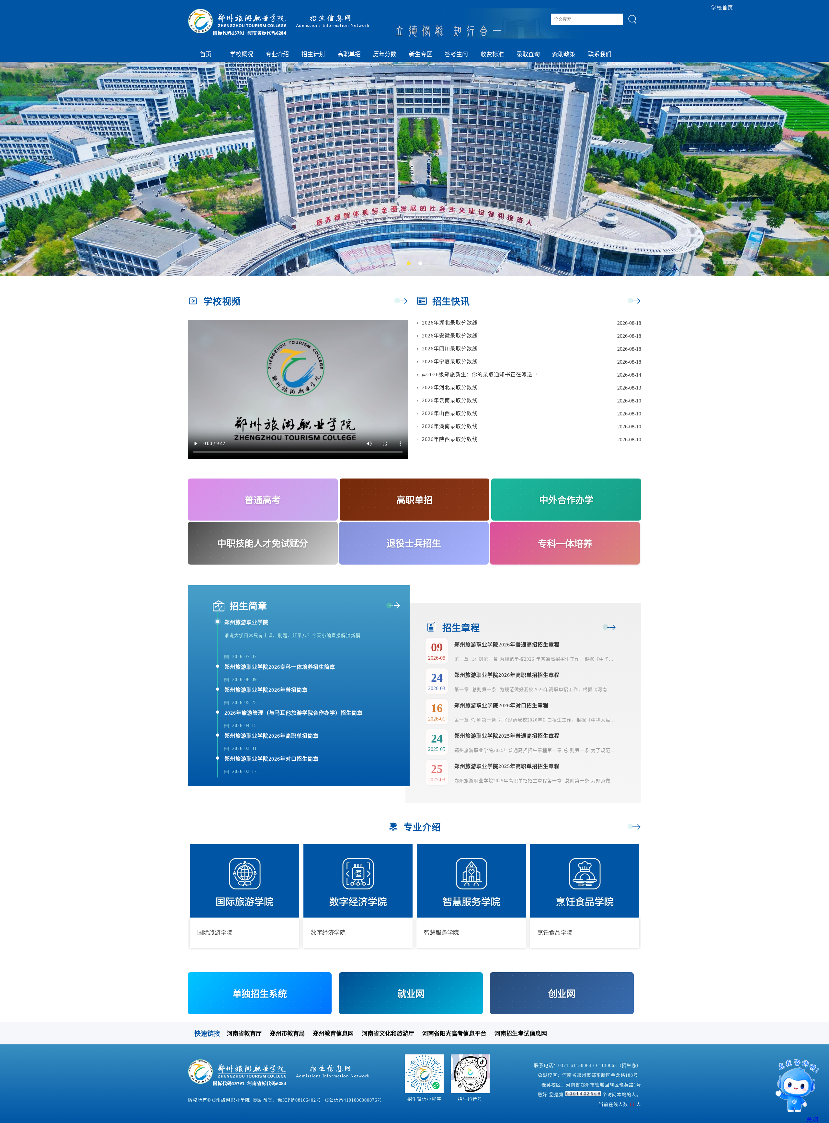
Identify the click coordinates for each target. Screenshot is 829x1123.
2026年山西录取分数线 (450, 413)
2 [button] (421, 264)
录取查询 (528, 54)
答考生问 (456, 54)
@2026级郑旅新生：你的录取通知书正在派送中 (480, 374)
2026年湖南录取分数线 (450, 426)
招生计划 (313, 54)
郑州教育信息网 (333, 1033)
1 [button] (410, 264)
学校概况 (241, 54)
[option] (414, 169)
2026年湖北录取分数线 (450, 322)
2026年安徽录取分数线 (450, 335)
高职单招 (349, 54)
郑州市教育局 (287, 1033)
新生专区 (420, 54)
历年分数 (384, 54)
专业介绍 (277, 54)
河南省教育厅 (244, 1033)
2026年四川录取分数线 (450, 348)
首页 (205, 54)
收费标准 (492, 54)
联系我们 (599, 54)
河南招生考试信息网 (520, 1033)
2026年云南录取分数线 (450, 400)
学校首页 (722, 7)
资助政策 (563, 54)
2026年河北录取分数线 (450, 387)
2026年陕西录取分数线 (450, 439)
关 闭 (812, 1119)
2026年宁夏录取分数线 (450, 361)
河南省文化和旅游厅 (388, 1033)
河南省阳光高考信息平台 (454, 1033)
